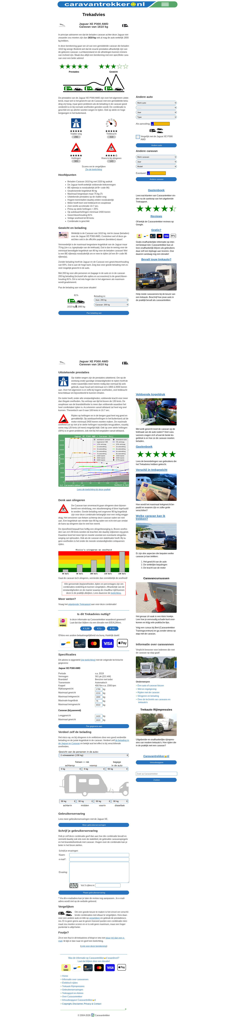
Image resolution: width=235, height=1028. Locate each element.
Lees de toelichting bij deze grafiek (93, 489)
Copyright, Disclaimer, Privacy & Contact (81, 1004)
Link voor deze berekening (93, 946)
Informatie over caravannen (75, 979)
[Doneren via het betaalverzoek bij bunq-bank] (93, 643)
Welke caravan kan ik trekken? (150, 517)
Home (65, 976)
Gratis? (156, 230)
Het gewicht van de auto (155, 562)
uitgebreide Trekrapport (79, 604)
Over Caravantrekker (72, 996)
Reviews (156, 216)
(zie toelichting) (88, 660)
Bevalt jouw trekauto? (156, 259)
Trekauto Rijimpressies (73, 986)
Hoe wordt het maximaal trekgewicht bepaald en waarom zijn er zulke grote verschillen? (155, 507)
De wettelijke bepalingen (155, 565)
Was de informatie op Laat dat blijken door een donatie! (93, 959)
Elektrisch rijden (70, 983)
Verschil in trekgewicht (151, 469)
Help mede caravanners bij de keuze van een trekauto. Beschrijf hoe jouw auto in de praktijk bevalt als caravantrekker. (155, 297)
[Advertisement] (93, 336)
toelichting (116, 593)
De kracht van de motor (154, 568)
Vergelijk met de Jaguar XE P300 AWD (157, 138)
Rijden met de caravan (148, 692)
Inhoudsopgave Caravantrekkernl (79, 1000)
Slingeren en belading (148, 696)
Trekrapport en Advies (72, 993)
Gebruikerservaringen (72, 990)
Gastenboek (156, 190)
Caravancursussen (156, 578)
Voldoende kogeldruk (150, 394)
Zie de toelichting (93, 169)
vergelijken (94, 918)
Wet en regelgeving (147, 689)
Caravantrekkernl (156, 756)
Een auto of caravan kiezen (151, 685)
